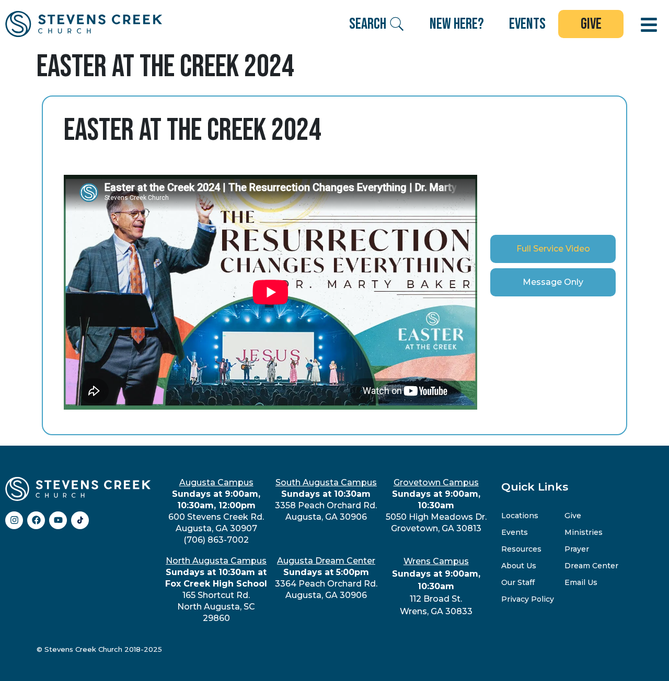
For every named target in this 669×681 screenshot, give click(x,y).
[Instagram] (14, 520)
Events (514, 532)
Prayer (576, 549)
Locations (519, 515)
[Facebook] (36, 520)
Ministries (583, 532)
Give (572, 515)
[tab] (553, 249)
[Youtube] (58, 520)
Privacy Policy (527, 599)
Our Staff (518, 582)
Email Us (580, 582)
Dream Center (591, 565)
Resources (521, 549)
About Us (518, 565)
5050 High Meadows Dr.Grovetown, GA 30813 (436, 505)
